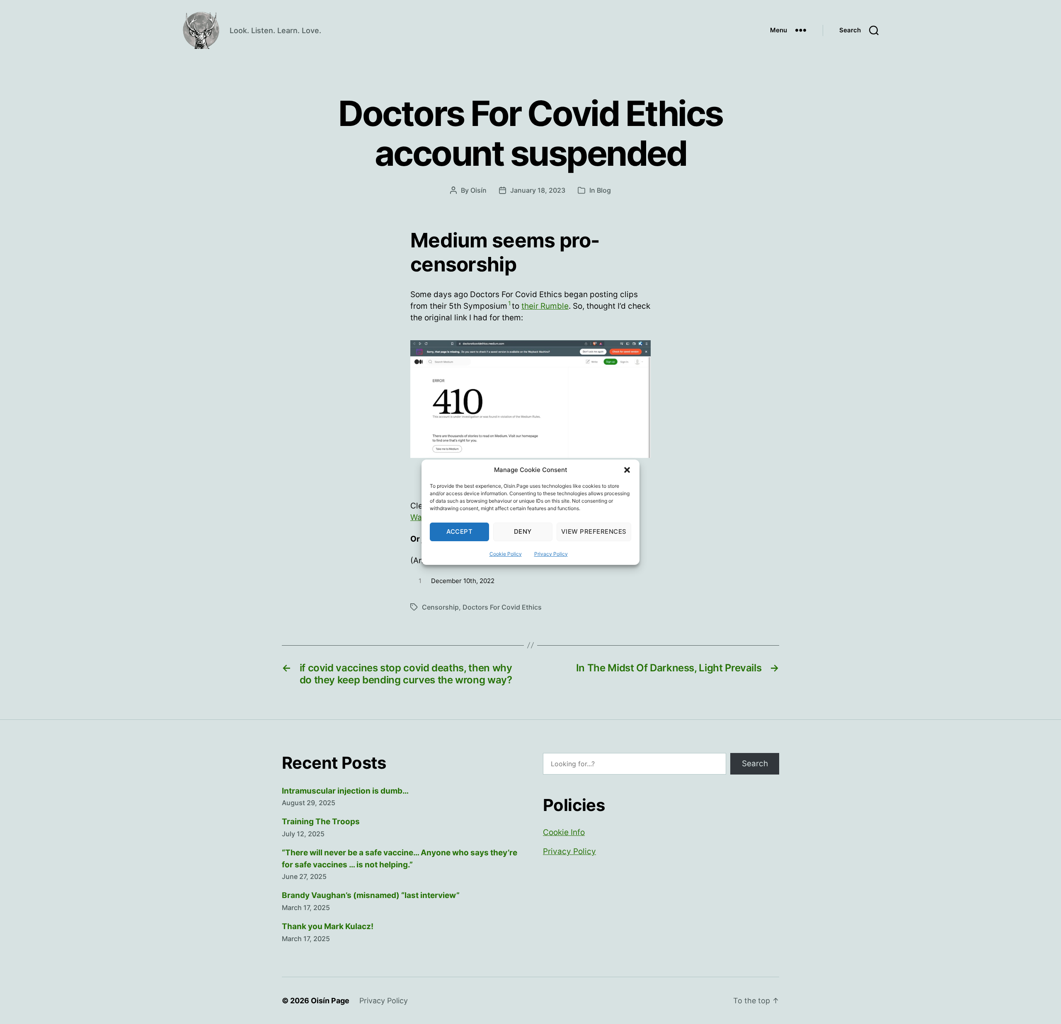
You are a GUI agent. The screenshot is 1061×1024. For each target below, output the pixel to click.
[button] (627, 470)
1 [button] (509, 303)
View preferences (594, 531)
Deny (523, 531)
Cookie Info (564, 832)
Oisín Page (330, 1000)
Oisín (478, 190)
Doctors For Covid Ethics (502, 607)
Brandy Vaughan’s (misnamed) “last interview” (371, 895)
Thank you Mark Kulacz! (327, 926)
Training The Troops (321, 821)
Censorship (440, 607)
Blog (604, 190)
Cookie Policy (505, 554)
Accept (459, 531)
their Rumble (545, 306)
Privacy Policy (551, 554)
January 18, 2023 (537, 190)
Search (755, 763)
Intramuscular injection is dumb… (345, 791)
